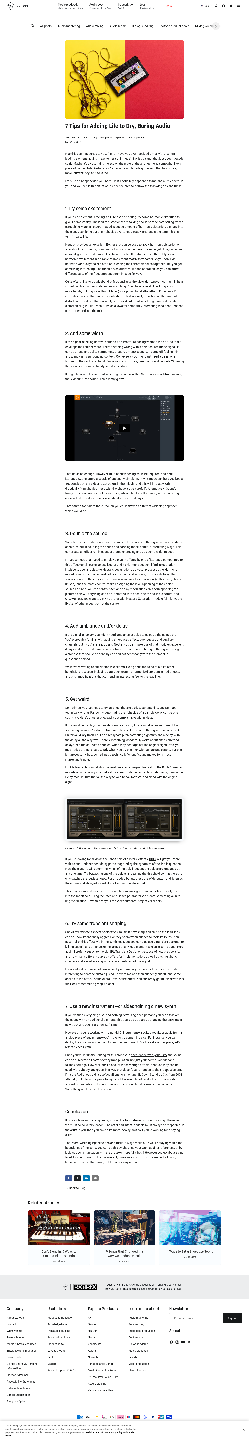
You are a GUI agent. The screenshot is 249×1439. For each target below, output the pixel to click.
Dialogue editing (143, 26)
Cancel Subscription (19, 1394)
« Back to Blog (76, 1188)
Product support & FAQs (61, 1370)
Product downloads (59, 1337)
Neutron (131, 137)
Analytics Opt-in (16, 1401)
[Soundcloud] (189, 1342)
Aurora (92, 1350)
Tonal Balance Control (101, 1363)
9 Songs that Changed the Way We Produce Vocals (124, 1253)
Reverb (133, 1357)
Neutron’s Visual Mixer (156, 374)
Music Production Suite (102, 1370)
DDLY (152, 859)
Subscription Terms (18, 1388)
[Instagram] (177, 1342)
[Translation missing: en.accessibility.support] (223, 6)
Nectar (121, 137)
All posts (46, 26)
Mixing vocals (204, 26)
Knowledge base (57, 1324)
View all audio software (102, 1390)
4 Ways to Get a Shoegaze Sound (190, 1251)
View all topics (137, 1370)
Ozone (140, 137)
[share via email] (95, 1178)
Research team (16, 1337)
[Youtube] (183, 1342)
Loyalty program (57, 1350)
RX (89, 1317)
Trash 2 (99, 306)
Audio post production (142, 1330)
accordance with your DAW (149, 1055)
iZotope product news (174, 26)
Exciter (110, 244)
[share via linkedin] (86, 1178)
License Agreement (18, 1375)
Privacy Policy (115, 1432)
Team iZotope (72, 137)
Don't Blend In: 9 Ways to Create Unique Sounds (59, 1253)
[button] (32, 26)
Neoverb (93, 1357)
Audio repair (118, 26)
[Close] (243, 1429)
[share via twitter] (77, 1178)
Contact (11, 1324)
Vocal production (139, 1363)
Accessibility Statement (21, 1381)
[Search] (216, 6)
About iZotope (15, 1317)
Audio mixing (94, 26)
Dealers (51, 1363)
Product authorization (60, 1317)
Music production (107, 137)
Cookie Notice (15, 1357)
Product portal (55, 1344)
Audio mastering (69, 26)
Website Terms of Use (97, 1432)
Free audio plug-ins (58, 1330)
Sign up (232, 1318)
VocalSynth (83, 1047)
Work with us (14, 1330)
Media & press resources (21, 1344)
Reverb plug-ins (97, 1383)
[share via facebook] (68, 1178)
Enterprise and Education (22, 1350)
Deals (50, 1357)
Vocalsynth (94, 1344)
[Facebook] (171, 1342)
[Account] (231, 6)
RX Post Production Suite (103, 1377)
